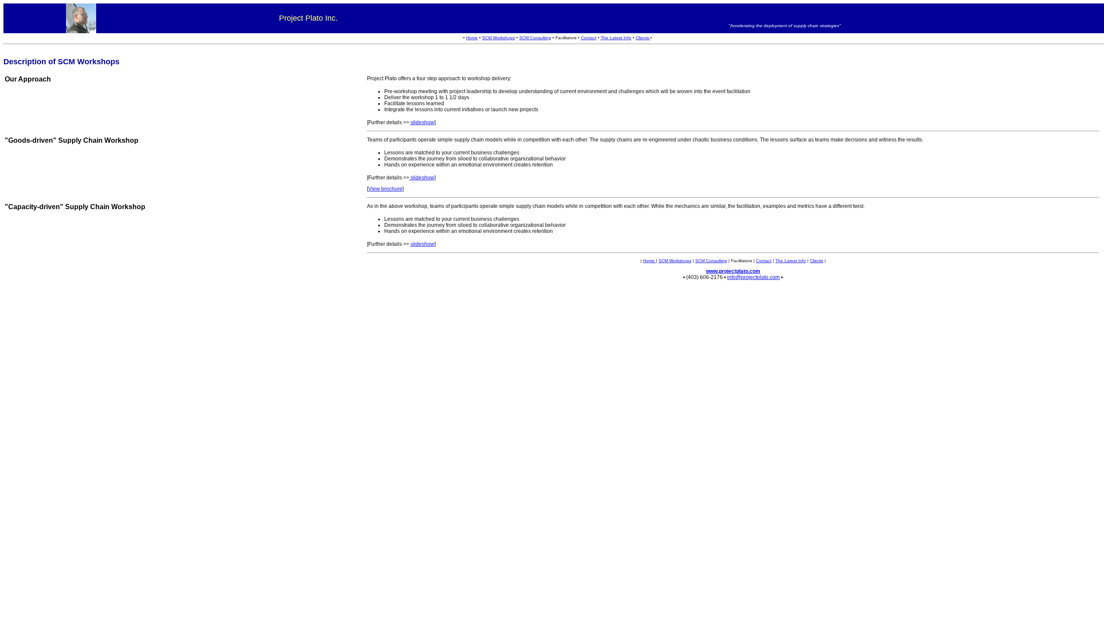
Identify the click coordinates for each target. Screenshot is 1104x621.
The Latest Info (616, 37)
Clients (643, 37)
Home (472, 37)
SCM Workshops (498, 37)
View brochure (385, 189)
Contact (588, 37)
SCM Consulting (535, 37)
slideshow (422, 122)
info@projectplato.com (753, 277)
